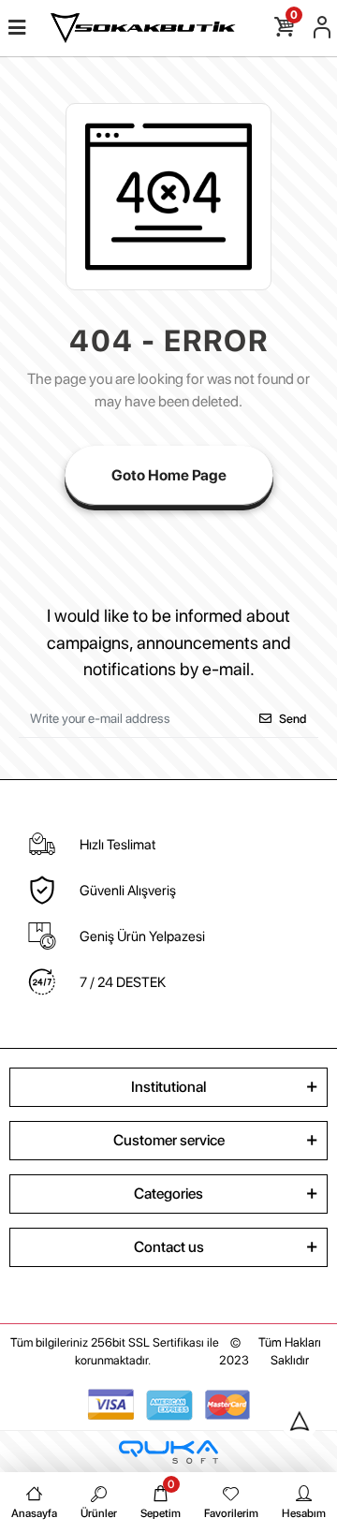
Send (292, 719)
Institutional (168, 1087)
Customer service (169, 1140)
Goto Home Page (169, 475)
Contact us (169, 1247)
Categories (168, 1193)
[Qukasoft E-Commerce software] (168, 1452)
